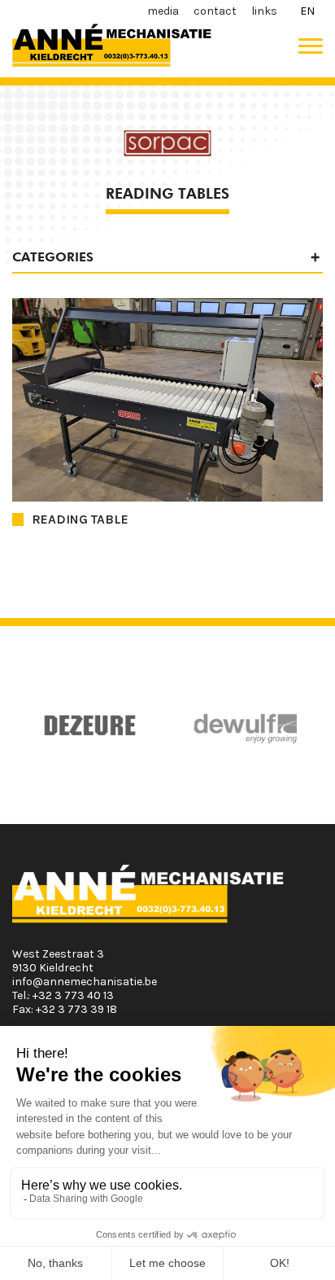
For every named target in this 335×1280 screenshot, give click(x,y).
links (264, 11)
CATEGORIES (53, 257)
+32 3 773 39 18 (76, 1009)
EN (307, 11)
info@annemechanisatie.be (84, 981)
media (163, 11)
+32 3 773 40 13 (73, 995)
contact (215, 11)
